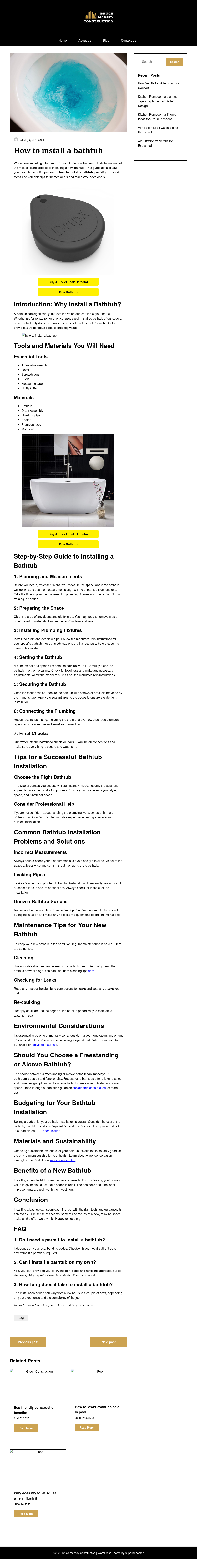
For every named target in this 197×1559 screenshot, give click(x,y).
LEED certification (48, 1131)
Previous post (28, 1342)
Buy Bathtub (68, 292)
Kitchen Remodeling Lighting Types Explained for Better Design (158, 101)
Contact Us (128, 40)
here (91, 971)
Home (62, 40)
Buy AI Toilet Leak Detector (68, 282)
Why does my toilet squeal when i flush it (35, 1496)
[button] (68, 282)
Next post (109, 1342)
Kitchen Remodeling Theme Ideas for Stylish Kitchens (157, 116)
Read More (26, 1428)
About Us (84, 40)
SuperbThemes (134, 1553)
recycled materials (44, 1044)
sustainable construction (89, 1087)
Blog (106, 40)
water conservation (62, 1160)
